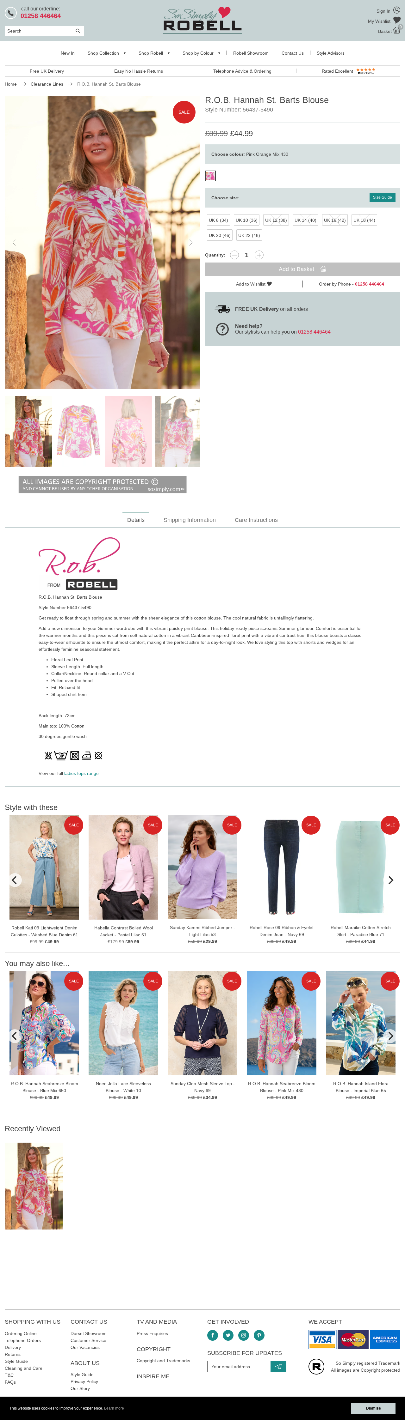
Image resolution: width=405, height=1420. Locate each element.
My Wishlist (380, 21)
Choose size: (225, 197)
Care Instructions (256, 520)
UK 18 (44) (364, 220)
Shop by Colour (198, 53)
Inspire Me (153, 1376)
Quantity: (215, 254)
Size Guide (382, 197)
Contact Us (293, 53)
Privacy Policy (84, 1381)
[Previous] (15, 880)
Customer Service (88, 1340)
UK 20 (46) (220, 235)
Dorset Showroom (89, 1333)
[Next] (390, 880)
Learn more (114, 1408)
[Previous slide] (14, 242)
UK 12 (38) (276, 220)
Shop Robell (151, 53)
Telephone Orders (23, 1340)
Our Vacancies (85, 1347)
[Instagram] (243, 1335)
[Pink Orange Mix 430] (210, 176)
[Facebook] (212, 1335)
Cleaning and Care (23, 1368)
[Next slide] (190, 242)
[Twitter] (228, 1335)
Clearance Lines (47, 84)
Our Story (80, 1388)
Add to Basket (297, 269)
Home (11, 84)
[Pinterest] (259, 1335)
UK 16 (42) (335, 220)
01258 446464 (314, 332)
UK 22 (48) (249, 235)
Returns (13, 1354)
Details (136, 520)
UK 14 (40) (305, 220)
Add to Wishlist (250, 284)
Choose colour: (249, 154)
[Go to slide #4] (178, 431)
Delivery (13, 1347)
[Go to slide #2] (78, 431)
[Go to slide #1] (28, 431)
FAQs (10, 1382)
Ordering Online (21, 1333)
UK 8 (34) (218, 220)
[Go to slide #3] (128, 431)
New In (68, 53)
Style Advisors (331, 53)
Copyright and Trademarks (163, 1360)
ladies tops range (81, 773)
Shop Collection (103, 53)
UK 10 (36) (247, 220)
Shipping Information (190, 520)
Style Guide (16, 1361)
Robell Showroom (251, 53)
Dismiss (373, 1408)
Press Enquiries (152, 1333)
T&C (9, 1375)
